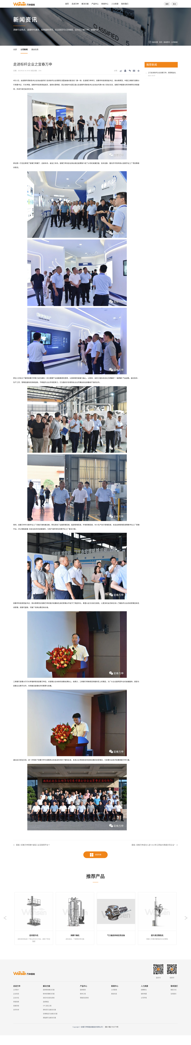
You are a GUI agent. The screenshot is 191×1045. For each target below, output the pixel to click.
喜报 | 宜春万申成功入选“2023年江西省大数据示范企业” (153, 845)
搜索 (167, 4)
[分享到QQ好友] (125, 70)
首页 (67, 4)
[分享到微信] (129, 70)
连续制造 (46, 1002)
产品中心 (95, 4)
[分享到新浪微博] (120, 70)
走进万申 (75, 4)
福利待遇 (144, 994)
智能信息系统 (84, 998)
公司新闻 (174, 42)
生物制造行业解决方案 (50, 1014)
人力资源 (114, 4)
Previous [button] (5, 918)
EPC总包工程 (47, 1006)
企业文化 (16, 998)
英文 (174, 4)
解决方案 (85, 4)
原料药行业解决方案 (49, 1010)
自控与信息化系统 (48, 998)
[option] (34, 918)
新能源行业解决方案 (49, 1018)
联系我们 (124, 4)
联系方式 (173, 990)
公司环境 (144, 998)
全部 (15, 49)
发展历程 (16, 1006)
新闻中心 (104, 4)
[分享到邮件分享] (134, 70)
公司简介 (16, 990)
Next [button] (186, 918)
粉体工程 (83, 994)
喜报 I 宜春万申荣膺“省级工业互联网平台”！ (33, 845)
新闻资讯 (167, 42)
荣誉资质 (16, 1002)
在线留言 (173, 994)
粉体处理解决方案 (48, 994)
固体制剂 (83, 990)
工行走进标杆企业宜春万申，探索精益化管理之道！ (165, 73)
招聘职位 (144, 990)
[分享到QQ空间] (138, 70)
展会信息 (34, 49)
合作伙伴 (16, 1010)
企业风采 (16, 994)
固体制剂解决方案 (48, 990)
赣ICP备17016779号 (111, 1027)
